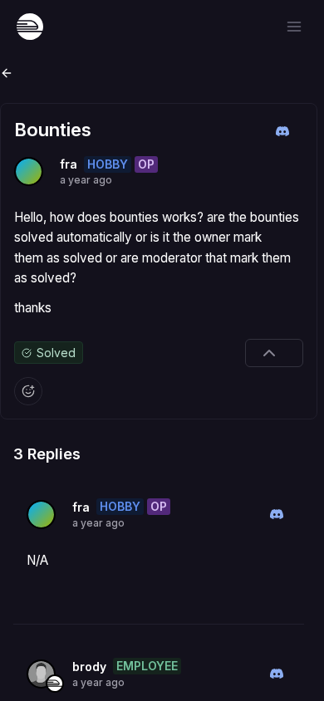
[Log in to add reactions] (28, 391)
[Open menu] (294, 26)
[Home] (30, 26)
